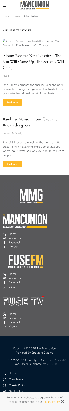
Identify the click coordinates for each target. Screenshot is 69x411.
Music (6, 76)
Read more (12, 102)
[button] (4, 5)
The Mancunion (46, 348)
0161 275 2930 (15, 360)
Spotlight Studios (42, 353)
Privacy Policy (51, 402)
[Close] (62, 401)
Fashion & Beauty (12, 133)
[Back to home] (34, 5)
